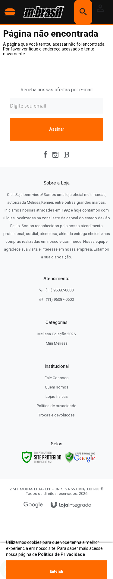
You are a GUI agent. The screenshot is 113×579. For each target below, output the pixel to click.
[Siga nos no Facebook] (45, 154)
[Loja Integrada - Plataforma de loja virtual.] (71, 505)
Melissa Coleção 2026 (56, 334)
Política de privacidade (56, 406)
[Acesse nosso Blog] (66, 154)
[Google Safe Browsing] (80, 457)
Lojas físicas (57, 396)
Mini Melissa (56, 343)
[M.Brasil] (42, 12)
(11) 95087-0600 (60, 290)
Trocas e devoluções (56, 415)
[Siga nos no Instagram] (55, 154)
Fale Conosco (57, 378)
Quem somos (56, 387)
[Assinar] (56, 129)
